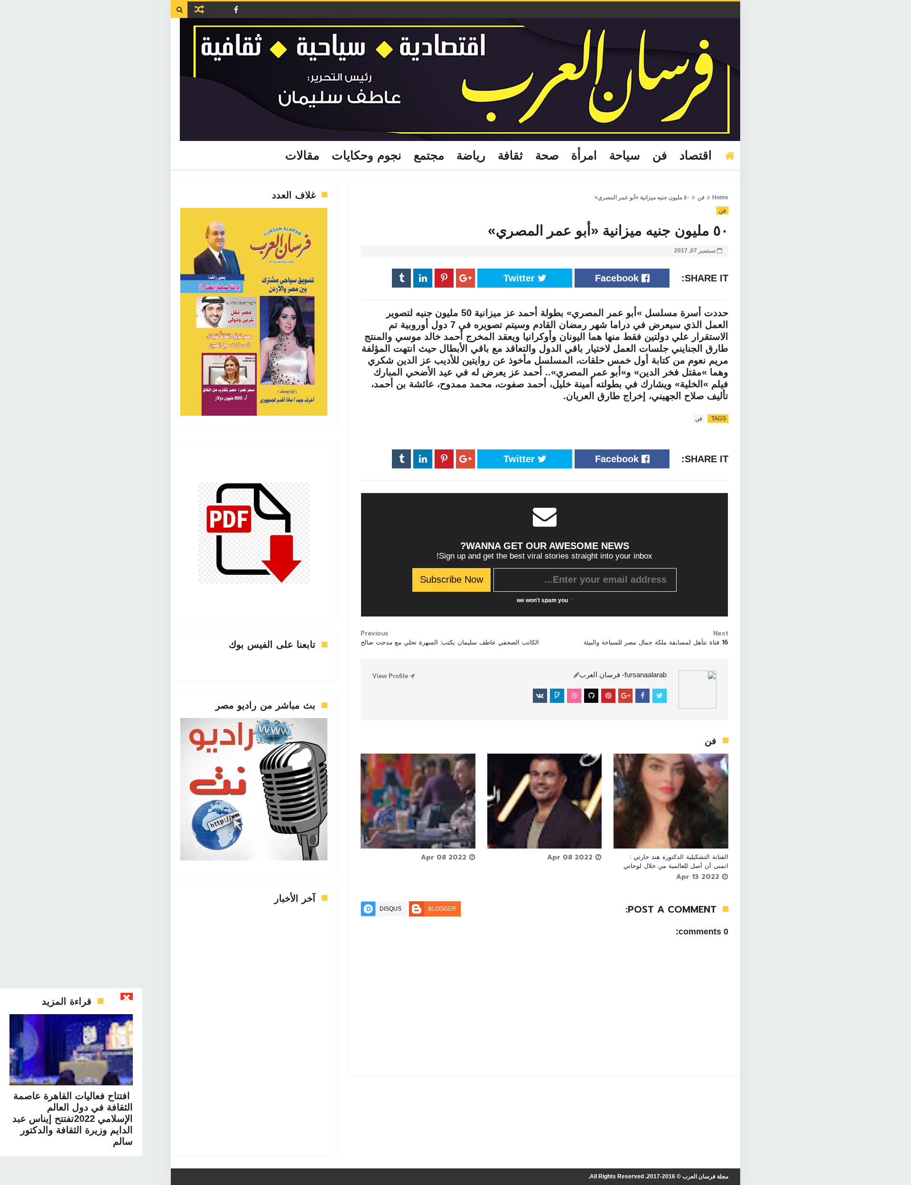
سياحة (624, 156)
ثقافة (510, 156)
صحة (547, 156)
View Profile (391, 676)
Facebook (618, 278)
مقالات (302, 156)
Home (720, 197)
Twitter (520, 278)
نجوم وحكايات (366, 156)
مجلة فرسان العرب (705, 1176)
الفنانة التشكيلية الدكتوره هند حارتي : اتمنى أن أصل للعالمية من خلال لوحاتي (675, 861)
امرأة (584, 156)
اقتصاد (695, 156)
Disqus (390, 908)
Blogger (442, 908)
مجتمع (429, 156)
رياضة (470, 156)
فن (659, 156)
